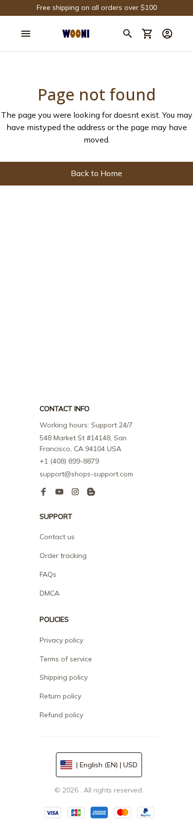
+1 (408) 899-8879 (69, 461)
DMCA (49, 593)
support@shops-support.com (86, 473)
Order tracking (63, 555)
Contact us (57, 536)
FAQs (48, 574)
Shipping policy (64, 677)
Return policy (60, 696)
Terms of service (66, 658)
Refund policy (61, 714)
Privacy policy (61, 640)
